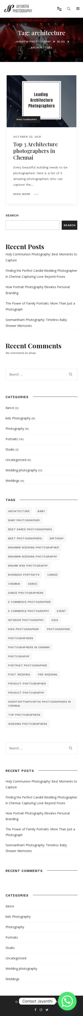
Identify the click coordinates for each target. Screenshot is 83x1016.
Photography (27, 119)
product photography (26, 692)
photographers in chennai (29, 647)
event (61, 611)
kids (55, 620)
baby (41, 511)
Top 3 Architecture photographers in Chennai (35, 151)
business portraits (23, 574)
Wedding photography (21, 470)
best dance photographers (30, 529)
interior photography (26, 620)
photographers (20, 638)
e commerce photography (28, 611)
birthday (57, 538)
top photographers (24, 714)
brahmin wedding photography (32, 556)
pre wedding (48, 674)
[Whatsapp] (67, 1001)
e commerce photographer (29, 601)
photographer (58, 629)
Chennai (14, 583)
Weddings (12, 480)
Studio (10, 449)
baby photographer (24, 520)
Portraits (12, 439)
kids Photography (18, 418)
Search (12, 215)
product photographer (27, 683)
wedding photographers (27, 723)
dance (10, 408)
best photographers (25, 538)
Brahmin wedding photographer (33, 547)
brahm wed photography (28, 565)
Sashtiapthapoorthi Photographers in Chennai (39, 703)
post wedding (19, 674)
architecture (19, 511)
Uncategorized (16, 460)
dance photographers (26, 592)
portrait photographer (27, 665)
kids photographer (23, 629)
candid (52, 574)
